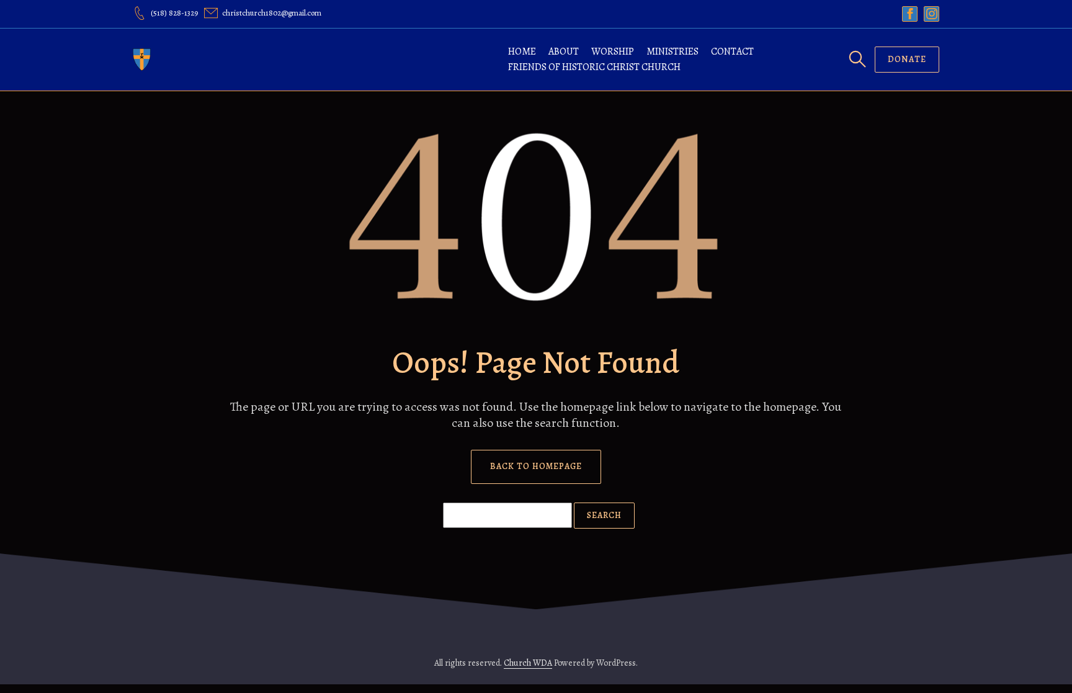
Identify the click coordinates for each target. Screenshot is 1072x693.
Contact (732, 51)
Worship (612, 51)
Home (522, 51)
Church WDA (528, 663)
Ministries (672, 51)
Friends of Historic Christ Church (594, 67)
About (563, 51)
